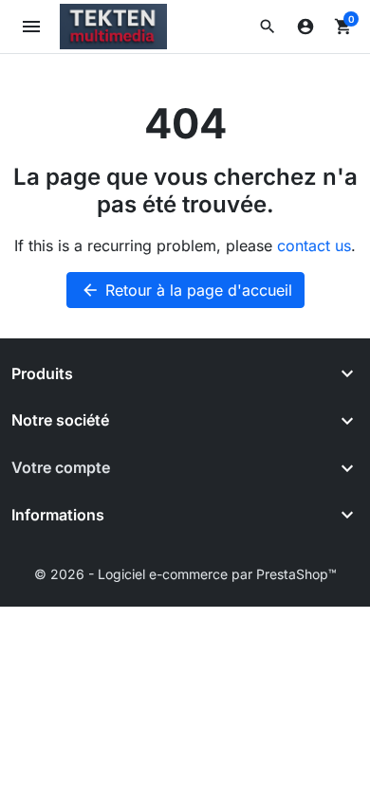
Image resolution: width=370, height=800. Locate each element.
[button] (267, 26)
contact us (314, 245)
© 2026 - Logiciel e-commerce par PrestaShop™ (185, 574)
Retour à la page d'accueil (186, 290)
